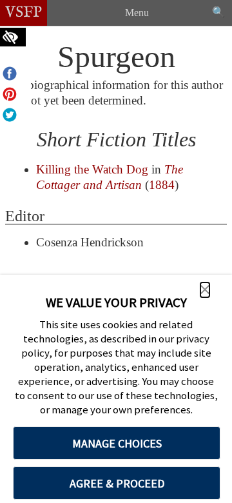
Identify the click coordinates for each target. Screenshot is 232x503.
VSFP (23, 13)
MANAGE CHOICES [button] (117, 443)
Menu (137, 12)
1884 (162, 185)
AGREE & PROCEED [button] (117, 483)
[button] (204, 289)
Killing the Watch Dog (92, 169)
